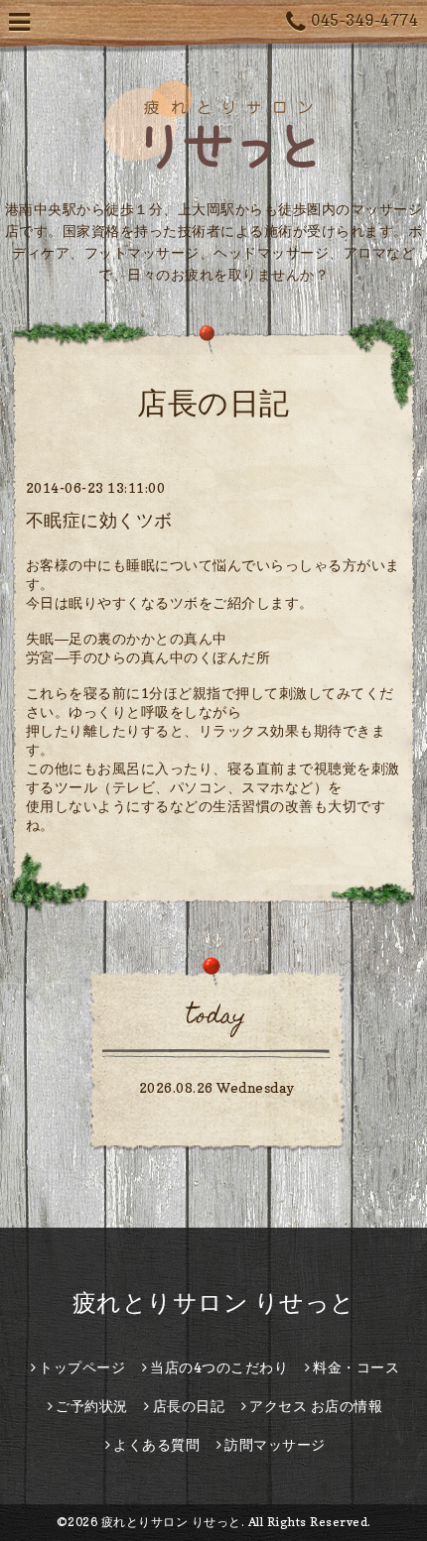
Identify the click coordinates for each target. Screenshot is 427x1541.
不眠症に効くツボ (99, 520)
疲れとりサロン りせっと (214, 1302)
